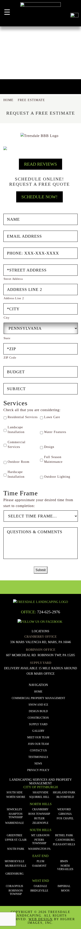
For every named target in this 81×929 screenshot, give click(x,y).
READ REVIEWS (40, 164)
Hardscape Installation (16, 474)
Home (38, 691)
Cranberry (40, 809)
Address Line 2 (14, 298)
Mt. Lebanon (40, 835)
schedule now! (39, 196)
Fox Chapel (65, 818)
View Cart (74, 6)
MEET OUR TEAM (38, 737)
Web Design (41, 919)
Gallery (38, 730)
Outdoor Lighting (57, 476)
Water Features (55, 432)
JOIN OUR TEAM (38, 744)
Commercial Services (16, 444)
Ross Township (39, 813)
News (38, 763)
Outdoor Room (18, 461)
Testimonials (38, 757)
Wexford (64, 809)
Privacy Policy (38, 770)
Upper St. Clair (16, 839)
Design (49, 447)
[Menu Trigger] (7, 12)
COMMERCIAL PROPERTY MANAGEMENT (38, 698)
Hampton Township (16, 815)
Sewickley (14, 809)
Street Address (13, 278)
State (7, 338)
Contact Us (38, 750)
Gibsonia (65, 813)
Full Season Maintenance (53, 459)
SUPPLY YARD (38, 724)
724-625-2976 (48, 612)
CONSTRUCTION (38, 717)
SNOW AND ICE (38, 704)
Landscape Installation (16, 430)
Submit (41, 570)
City (7, 317)
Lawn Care (52, 417)
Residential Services (23, 417)
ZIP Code (10, 357)
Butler (39, 818)
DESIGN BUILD (38, 711)
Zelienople (40, 823)
